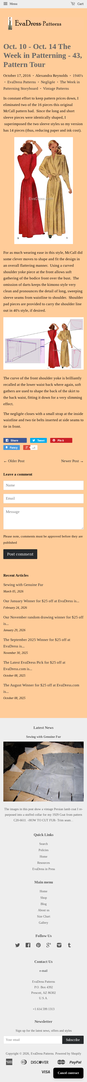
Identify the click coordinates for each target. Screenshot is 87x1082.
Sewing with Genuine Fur (23, 585)
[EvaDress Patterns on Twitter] (17, 946)
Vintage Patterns (56, 88)
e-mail (43, 970)
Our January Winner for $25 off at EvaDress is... (41, 601)
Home (43, 856)
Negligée (48, 82)
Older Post (16, 461)
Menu (13, 4)
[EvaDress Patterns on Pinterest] (38, 946)
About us (43, 910)
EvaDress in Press (43, 869)
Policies (43, 850)
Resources (43, 862)
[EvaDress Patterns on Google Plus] (48, 946)
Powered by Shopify (68, 1053)
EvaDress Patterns (21, 82)
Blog (44, 904)
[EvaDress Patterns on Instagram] (59, 946)
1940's (78, 75)
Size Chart (43, 916)
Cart (80, 4)
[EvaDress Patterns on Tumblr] (69, 946)
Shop (43, 897)
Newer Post (70, 461)
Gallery (43, 922)
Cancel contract (68, 1073)
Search (43, 844)
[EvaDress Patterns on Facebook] (28, 946)
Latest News (43, 728)
